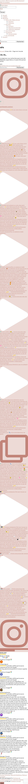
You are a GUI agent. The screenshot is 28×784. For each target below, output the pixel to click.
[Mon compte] (0, 9)
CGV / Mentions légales (16, 779)
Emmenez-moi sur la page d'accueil (10, 65)
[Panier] (2, 9)
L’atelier (5, 17)
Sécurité (13, 775)
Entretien (7, 775)
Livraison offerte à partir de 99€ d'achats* (12, 1)
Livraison (2, 776)
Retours (24, 775)
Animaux (10, 21)
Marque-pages (12, 34)
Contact (5, 37)
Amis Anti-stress (10, 31)
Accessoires (8, 32)
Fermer (3, 12)
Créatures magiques (14, 29)
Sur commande (9, 35)
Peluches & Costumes (14, 27)
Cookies (2, 781)
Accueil (5, 15)
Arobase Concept (16, 781)
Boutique (5, 18)
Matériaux (19, 775)
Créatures (11, 23)
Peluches (8, 24)
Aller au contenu (5, 2)
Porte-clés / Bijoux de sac (12, 20)
